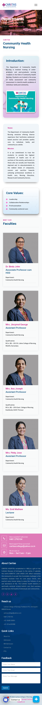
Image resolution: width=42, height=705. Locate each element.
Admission (7, 640)
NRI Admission (8, 644)
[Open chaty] (5, 699)
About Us (7, 636)
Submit (5, 688)
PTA (5, 651)
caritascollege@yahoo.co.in (12, 613)
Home (5, 26)
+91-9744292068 (9, 624)
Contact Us (7, 647)
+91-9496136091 (9, 620)
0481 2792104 (8, 617)
